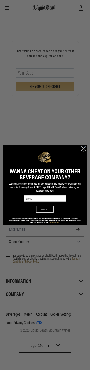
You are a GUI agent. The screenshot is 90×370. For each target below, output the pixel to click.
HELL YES (45, 209)
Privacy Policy (52, 222)
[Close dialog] (83, 148)
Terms (58, 222)
